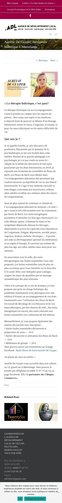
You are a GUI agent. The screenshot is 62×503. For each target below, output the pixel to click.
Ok (20, 499)
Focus (6, 385)
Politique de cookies (35, 499)
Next (52, 60)
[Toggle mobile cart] (50, 34)
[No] (58, 492)
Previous (43, 60)
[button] (6, 412)
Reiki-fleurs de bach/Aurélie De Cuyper (36, 350)
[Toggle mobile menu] (56, 34)
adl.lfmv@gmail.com (15, 478)
